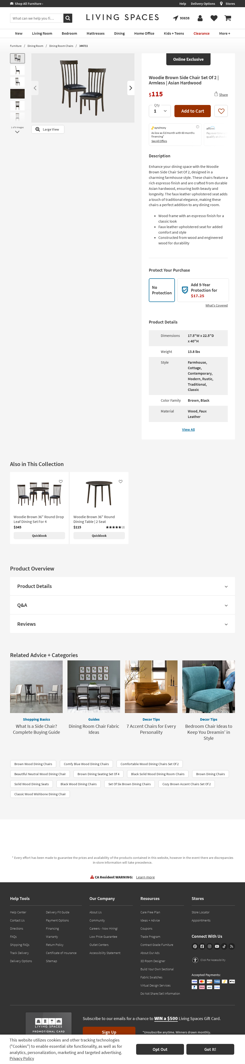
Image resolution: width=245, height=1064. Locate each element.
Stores (230, 3)
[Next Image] (130, 88)
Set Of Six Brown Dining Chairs (129, 784)
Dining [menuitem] (119, 33)
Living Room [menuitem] (42, 33)
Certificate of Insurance (61, 953)
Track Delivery (19, 953)
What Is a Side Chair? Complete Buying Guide (36, 729)
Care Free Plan (150, 912)
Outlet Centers (99, 945)
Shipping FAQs (19, 945)
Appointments (201, 920)
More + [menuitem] (224, 33)
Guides (94, 719)
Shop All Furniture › (28, 3)
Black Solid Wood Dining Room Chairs (157, 774)
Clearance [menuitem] (202, 33)
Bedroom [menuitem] (69, 33)
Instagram (209, 946)
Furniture (16, 46)
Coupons (146, 928)
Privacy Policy (22, 1058)
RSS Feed (231, 946)
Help (182, 3)
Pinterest (195, 946)
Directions (16, 928)
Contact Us (17, 920)
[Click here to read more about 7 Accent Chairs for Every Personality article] (151, 686)
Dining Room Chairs (61, 46)
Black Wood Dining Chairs (79, 784)
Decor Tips (151, 719)
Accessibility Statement (104, 953)
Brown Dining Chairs (210, 774)
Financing (52, 928)
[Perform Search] (67, 18)
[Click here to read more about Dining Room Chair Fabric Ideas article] (93, 686)
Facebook (202, 946)
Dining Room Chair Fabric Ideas (94, 729)
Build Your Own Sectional (157, 969)
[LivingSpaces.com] (122, 17)
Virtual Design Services (155, 985)
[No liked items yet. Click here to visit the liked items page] (214, 18)
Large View (51, 129)
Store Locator (200, 912)
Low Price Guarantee (103, 936)
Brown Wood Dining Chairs (33, 764)
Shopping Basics (36, 719)
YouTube (217, 946)
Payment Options (57, 920)
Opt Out (160, 1049)
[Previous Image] (35, 88)
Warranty (52, 936)
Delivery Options (203, 3)
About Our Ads (150, 953)
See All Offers (159, 141)
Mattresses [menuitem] (96, 33)
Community (97, 920)
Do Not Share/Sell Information (160, 993)
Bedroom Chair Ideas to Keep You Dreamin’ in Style (208, 732)
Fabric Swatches (151, 977)
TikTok (224, 946)
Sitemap (51, 961)
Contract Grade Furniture (156, 945)
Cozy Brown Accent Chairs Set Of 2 (186, 784)
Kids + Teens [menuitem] (174, 33)
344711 (83, 46)
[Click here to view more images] (17, 132)
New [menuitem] (18, 33)
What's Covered (217, 305)
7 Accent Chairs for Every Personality (151, 729)
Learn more (145, 877)
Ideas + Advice (150, 920)
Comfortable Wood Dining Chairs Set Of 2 (150, 764)
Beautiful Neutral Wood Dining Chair (40, 774)
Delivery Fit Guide (57, 912)
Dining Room (35, 46)
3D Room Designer (152, 961)
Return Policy (54, 945)
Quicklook (39, 535)
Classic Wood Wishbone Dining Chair (40, 794)
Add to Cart (192, 111)
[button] (115, 527)
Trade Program (150, 936)
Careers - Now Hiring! (103, 928)
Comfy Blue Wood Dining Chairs (86, 764)
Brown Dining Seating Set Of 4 (98, 774)
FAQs (13, 936)
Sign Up (109, 1032)
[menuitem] (227, 18)
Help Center (18, 912)
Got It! (210, 1049)
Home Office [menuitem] (144, 33)
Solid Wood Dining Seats (31, 784)
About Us (95, 912)
